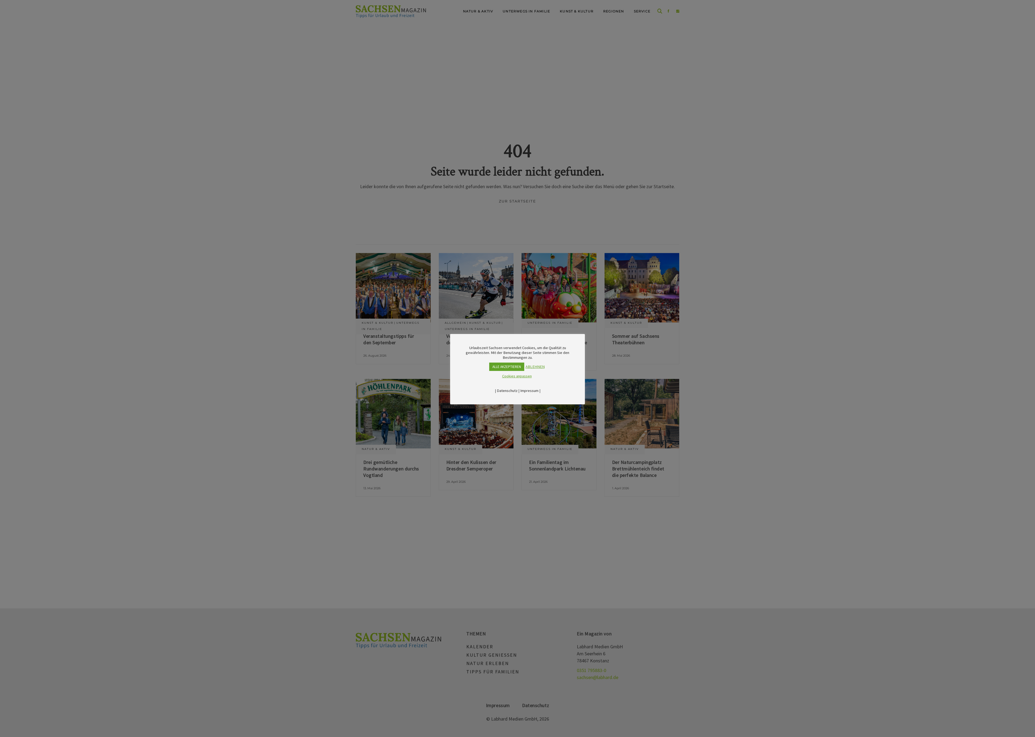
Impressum (529, 390)
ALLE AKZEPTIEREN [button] (506, 366)
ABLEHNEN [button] (535, 366)
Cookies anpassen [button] (517, 376)
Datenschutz (507, 390)
